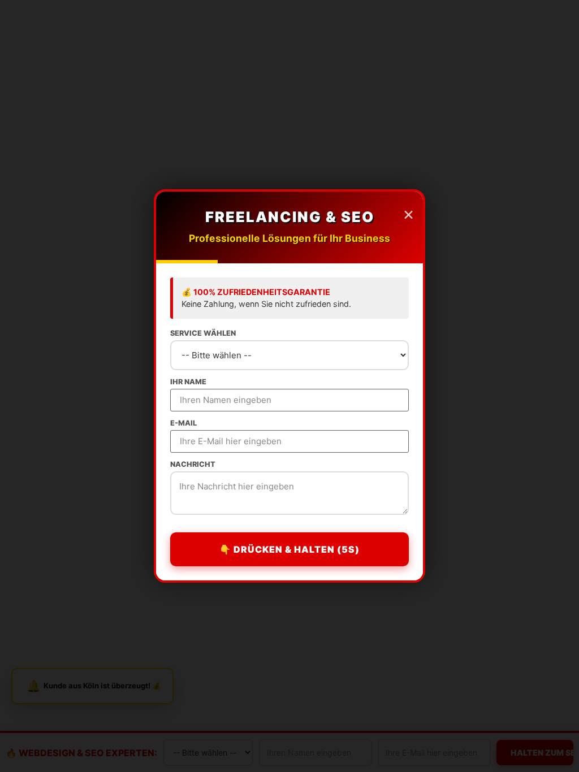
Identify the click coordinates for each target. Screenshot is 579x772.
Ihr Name (188, 382)
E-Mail (183, 423)
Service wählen (203, 333)
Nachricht (192, 465)
